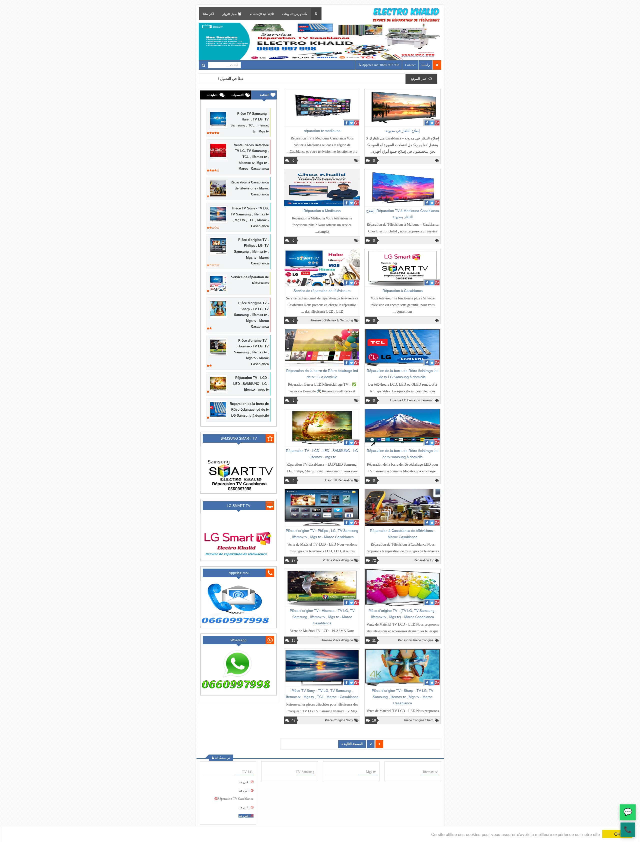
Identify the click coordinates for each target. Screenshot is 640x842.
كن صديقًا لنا (222, 758)
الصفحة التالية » (352, 744)
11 (374, 640)
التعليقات (212, 95)
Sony (349, 720)
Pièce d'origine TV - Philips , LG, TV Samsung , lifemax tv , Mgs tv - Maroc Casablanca (322, 534)
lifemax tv (332, 320)
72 (374, 560)
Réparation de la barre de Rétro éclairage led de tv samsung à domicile (402, 454)
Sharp (429, 720)
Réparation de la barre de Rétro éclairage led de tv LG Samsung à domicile (402, 374)
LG (324, 320)
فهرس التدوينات (293, 14)
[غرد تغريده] (432, 122)
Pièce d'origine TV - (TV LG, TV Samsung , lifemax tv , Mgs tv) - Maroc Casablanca (402, 614)
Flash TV (331, 480)
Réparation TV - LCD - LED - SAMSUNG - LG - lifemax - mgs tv (322, 454)
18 (374, 720)
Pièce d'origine (343, 560)
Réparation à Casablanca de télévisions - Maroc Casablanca (402, 534)
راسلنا (207, 14)
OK (617, 834)
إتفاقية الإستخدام (260, 14)
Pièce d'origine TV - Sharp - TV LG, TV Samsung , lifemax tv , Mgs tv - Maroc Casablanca (402, 697)
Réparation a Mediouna (322, 211)
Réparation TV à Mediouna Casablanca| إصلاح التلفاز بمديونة (402, 214)
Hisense (315, 320)
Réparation (345, 480)
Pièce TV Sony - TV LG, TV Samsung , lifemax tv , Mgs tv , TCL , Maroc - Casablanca (322, 694)
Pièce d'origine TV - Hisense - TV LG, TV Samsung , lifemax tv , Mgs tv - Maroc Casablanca (322, 617)
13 (294, 640)
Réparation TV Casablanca (235, 799)
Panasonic (405, 640)
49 (294, 720)
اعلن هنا (244, 782)
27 (294, 560)
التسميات (238, 95)
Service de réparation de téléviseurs (322, 291)
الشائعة (264, 95)
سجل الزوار (230, 14)
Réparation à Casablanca (402, 291)
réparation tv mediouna (322, 131)
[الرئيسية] (316, 13)
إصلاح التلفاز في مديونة (403, 131)
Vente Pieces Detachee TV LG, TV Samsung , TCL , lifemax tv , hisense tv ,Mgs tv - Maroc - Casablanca (251, 156)
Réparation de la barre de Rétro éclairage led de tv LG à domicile (322, 374)
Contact (410, 65)
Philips (327, 560)
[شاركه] (427, 122)
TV (432, 560)
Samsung (346, 320)
